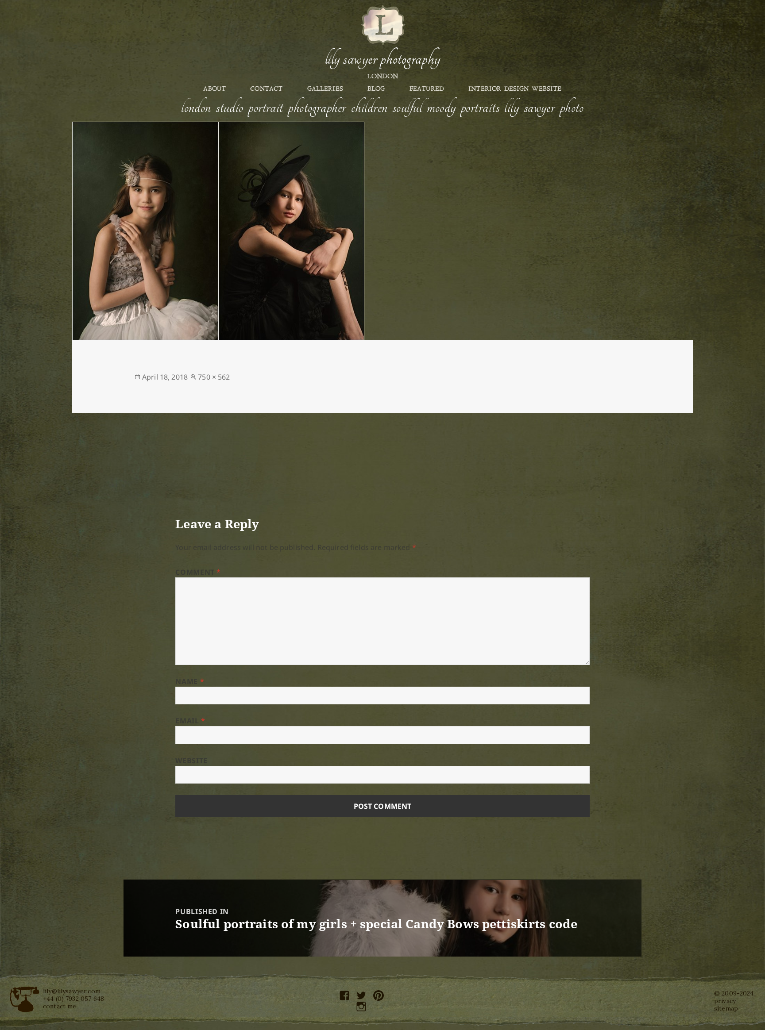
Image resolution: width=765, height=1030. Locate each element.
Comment (198, 572)
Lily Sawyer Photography (382, 58)
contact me (60, 1006)
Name (189, 681)
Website (191, 760)
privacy (725, 1001)
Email (190, 721)
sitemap (726, 1008)
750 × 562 (214, 377)
